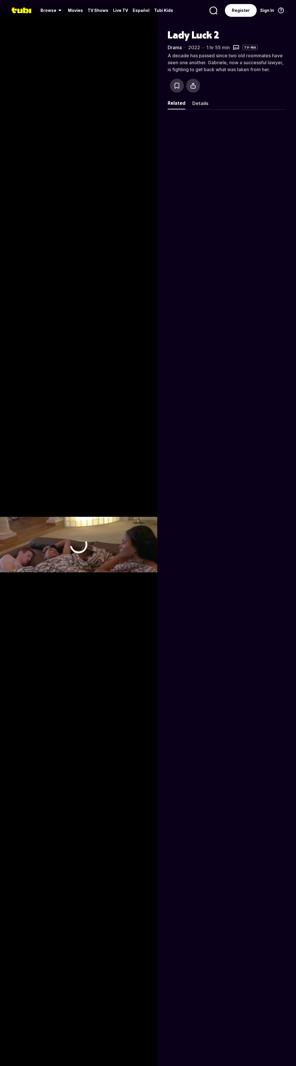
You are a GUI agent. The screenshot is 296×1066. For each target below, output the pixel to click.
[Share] (193, 86)
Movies (75, 10)
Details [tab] (200, 103)
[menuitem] (52, 10)
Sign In (267, 10)
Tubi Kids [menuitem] (163, 10)
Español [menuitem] (141, 10)
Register (241, 10)
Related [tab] (176, 103)
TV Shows (98, 10)
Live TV (120, 10)
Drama (175, 47)
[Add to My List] (177, 86)
